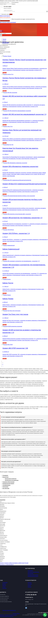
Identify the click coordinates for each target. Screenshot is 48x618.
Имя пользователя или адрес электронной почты (23, 19)
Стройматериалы (6, 485)
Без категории (5, 488)
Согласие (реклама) (4, 599)
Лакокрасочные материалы (33, 572)
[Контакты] (1, 37)
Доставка (30, 583)
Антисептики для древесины (11, 480)
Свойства (2, 50)
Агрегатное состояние (5, 51)
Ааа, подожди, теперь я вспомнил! (8, 22)
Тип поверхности (4, 45)
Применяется (3, 48)
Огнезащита (5, 475)
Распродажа (5, 486)
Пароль (13, 4)
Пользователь (15, 2)
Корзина (29, 586)
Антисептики (5, 477)
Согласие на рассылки (4, 598)
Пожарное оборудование (8, 482)
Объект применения (4, 47)
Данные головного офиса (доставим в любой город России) (14, 563)
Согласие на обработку (4, 596)
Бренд (1, 53)
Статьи (3, 586)
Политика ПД (2, 594)
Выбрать (4, 72)
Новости (4, 585)
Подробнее (2, 499)
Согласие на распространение (6, 601)
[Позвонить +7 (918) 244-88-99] (45, 615)
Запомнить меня (5, 14)
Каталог (4, 583)
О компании (4, 582)
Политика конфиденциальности (9, 610)
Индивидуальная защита (8, 483)
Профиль (30, 582)
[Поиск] (1, 35)
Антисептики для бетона (10, 478)
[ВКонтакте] (26, 608)
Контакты (2, 564)
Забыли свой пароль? (5, 15)
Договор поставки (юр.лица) (11, 614)
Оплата (29, 585)
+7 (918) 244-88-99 (9, 564)
